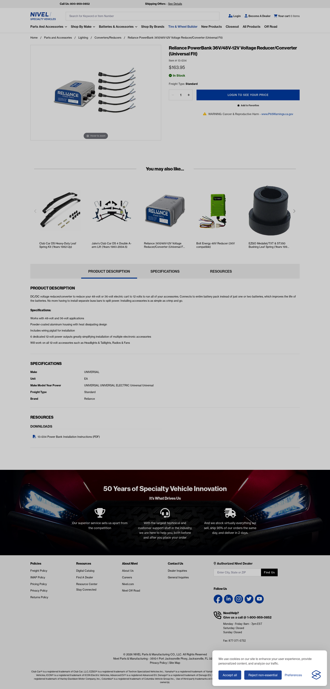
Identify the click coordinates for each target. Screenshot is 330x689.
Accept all (230, 675)
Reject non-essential (262, 675)
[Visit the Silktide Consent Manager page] (316, 675)
